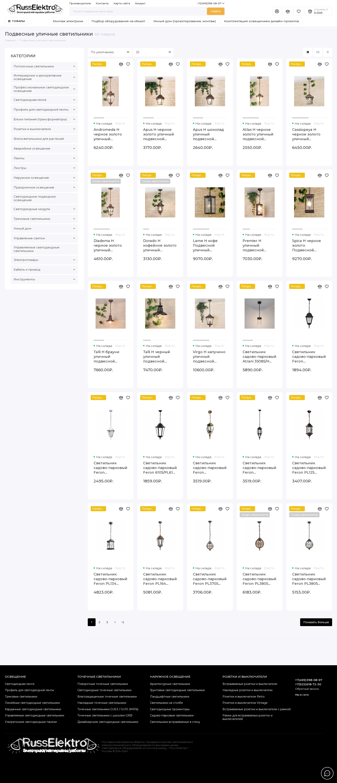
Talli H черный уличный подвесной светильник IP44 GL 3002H (159, 357)
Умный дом (22, 228)
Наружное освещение (31, 177)
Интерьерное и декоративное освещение (37, 77)
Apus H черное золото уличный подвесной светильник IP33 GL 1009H (159, 134)
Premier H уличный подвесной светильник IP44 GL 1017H (259, 245)
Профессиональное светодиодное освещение (41, 89)
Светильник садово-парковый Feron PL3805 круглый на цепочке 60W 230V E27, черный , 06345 (309, 579)
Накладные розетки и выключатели (247, 690)
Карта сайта (122, 3)
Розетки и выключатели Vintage (245, 703)
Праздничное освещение (34, 187)
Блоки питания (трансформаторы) (40, 119)
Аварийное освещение (32, 148)
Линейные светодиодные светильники (32, 703)
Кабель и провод (27, 269)
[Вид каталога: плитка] (307, 52)
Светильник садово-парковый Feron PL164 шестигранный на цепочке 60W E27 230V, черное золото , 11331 (160, 579)
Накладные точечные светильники (101, 703)
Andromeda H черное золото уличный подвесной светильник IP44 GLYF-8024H (110, 134)
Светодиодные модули (32, 209)
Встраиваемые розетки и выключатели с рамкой (257, 709)
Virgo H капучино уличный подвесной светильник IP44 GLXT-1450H (209, 357)
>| (122, 622)
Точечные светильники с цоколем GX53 (104, 715)
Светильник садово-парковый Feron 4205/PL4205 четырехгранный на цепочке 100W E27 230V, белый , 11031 (110, 468)
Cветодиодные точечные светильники (104, 690)
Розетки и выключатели (32, 129)
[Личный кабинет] (277, 11)
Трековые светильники (32, 219)
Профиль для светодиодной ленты (41, 109)
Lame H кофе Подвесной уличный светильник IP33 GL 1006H (208, 245)
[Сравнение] (287, 11)
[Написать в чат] (327, 773)
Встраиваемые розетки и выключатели (250, 684)
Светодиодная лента (30, 100)
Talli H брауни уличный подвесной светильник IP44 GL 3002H (110, 357)
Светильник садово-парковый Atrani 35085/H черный (259, 357)
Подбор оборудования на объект (118, 21)
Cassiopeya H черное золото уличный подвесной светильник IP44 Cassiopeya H (308, 134)
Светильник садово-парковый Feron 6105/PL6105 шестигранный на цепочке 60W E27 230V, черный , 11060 (160, 468)
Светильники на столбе (166, 703)
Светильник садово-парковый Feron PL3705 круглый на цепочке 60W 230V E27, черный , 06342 (210, 579)
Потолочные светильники (34, 66)
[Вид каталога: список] (317, 52)
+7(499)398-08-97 (209, 3)
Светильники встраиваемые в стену (175, 722)
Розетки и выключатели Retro (244, 696)
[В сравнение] (120, 64)
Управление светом (29, 238)
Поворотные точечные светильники (102, 684)
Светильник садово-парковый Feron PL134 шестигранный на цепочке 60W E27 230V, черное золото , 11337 (110, 579)
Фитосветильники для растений (39, 139)
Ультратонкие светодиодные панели (31, 722)
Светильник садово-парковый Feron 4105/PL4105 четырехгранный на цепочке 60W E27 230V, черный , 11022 (309, 357)
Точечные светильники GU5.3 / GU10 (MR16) (107, 709)
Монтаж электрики (68, 21)
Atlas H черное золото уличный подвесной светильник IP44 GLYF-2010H (259, 134)
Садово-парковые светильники (172, 715)
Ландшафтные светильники (169, 696)
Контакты (102, 3)
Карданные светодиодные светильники (33, 709)
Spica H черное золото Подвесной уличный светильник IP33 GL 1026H (308, 245)
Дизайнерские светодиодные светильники (107, 722)
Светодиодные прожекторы (170, 709)
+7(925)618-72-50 (308, 684)
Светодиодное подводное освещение (35, 198)
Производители (80, 3)
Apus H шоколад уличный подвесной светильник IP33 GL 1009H (208, 134)
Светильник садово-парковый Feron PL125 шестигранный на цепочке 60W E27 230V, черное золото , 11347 (309, 468)
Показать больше (316, 622)
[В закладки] (127, 64)
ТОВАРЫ (18, 21)
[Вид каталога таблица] (327, 52)
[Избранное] (298, 11)
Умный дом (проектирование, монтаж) (184, 21)
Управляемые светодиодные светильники (36, 249)
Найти (215, 11)
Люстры (20, 168)
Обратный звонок (307, 688)
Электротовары (26, 260)
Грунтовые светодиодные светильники (177, 690)
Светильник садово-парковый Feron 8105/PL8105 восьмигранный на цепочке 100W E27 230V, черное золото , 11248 (210, 468)
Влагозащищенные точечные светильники (107, 696)
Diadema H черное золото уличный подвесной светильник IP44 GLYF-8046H (110, 245)
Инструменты (24, 279)
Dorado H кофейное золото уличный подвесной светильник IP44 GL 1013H (159, 245)
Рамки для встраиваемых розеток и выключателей (247, 717)
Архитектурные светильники (170, 684)
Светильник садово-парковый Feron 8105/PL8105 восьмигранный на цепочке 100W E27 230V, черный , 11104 (259, 468)
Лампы (19, 158)
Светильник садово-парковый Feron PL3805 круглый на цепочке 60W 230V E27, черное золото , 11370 (259, 579)
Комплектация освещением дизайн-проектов (261, 21)
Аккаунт (140, 3)
